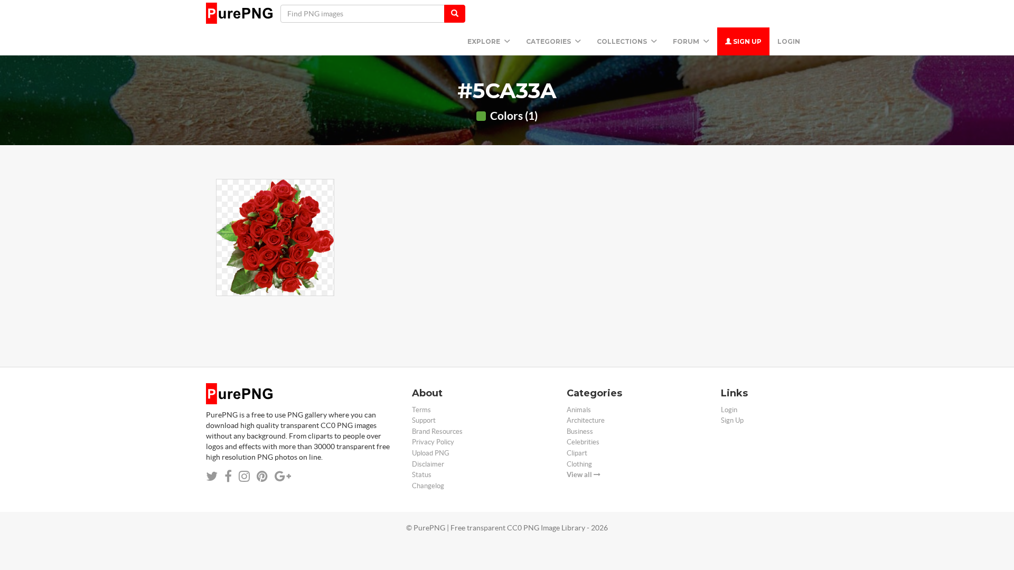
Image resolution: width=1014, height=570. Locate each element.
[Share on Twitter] (212, 476)
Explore (484, 41)
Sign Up (746, 41)
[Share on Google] (283, 476)
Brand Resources (437, 431)
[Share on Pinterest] (262, 476)
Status (421, 475)
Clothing (579, 464)
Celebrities (583, 442)
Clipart (577, 453)
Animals (579, 410)
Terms (421, 410)
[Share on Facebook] (228, 476)
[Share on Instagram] (244, 476)
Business (580, 431)
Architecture (586, 420)
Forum (687, 41)
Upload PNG (430, 453)
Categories (549, 41)
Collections (623, 41)
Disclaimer (428, 464)
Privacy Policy (433, 442)
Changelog (428, 486)
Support (424, 420)
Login (788, 41)
